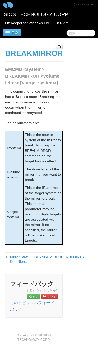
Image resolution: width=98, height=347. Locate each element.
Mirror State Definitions (19, 259)
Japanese (82, 5)
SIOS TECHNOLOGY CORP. (36, 14)
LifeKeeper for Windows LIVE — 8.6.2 (35, 23)
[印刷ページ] (59, 46)
